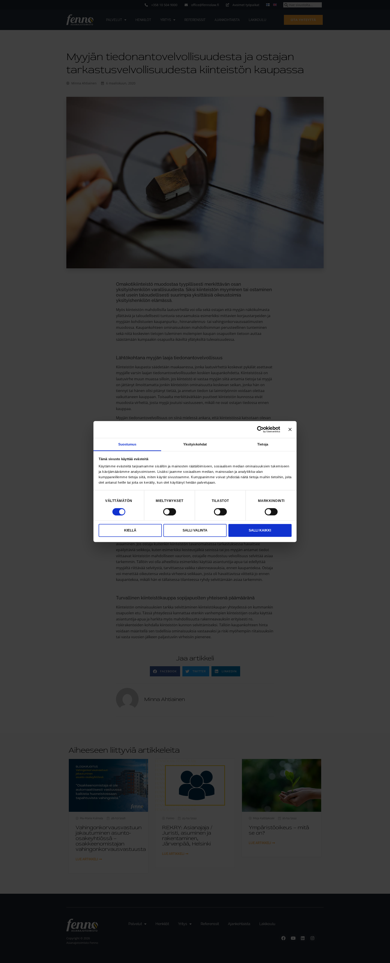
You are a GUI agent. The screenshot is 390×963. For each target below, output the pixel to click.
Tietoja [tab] (262, 444)
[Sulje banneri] (290, 429)
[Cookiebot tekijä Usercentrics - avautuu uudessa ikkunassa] (260, 429)
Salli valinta (195, 530)
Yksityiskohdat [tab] (195, 444)
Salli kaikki (260, 530)
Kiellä (130, 530)
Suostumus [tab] (127, 444)
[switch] (169, 511)
